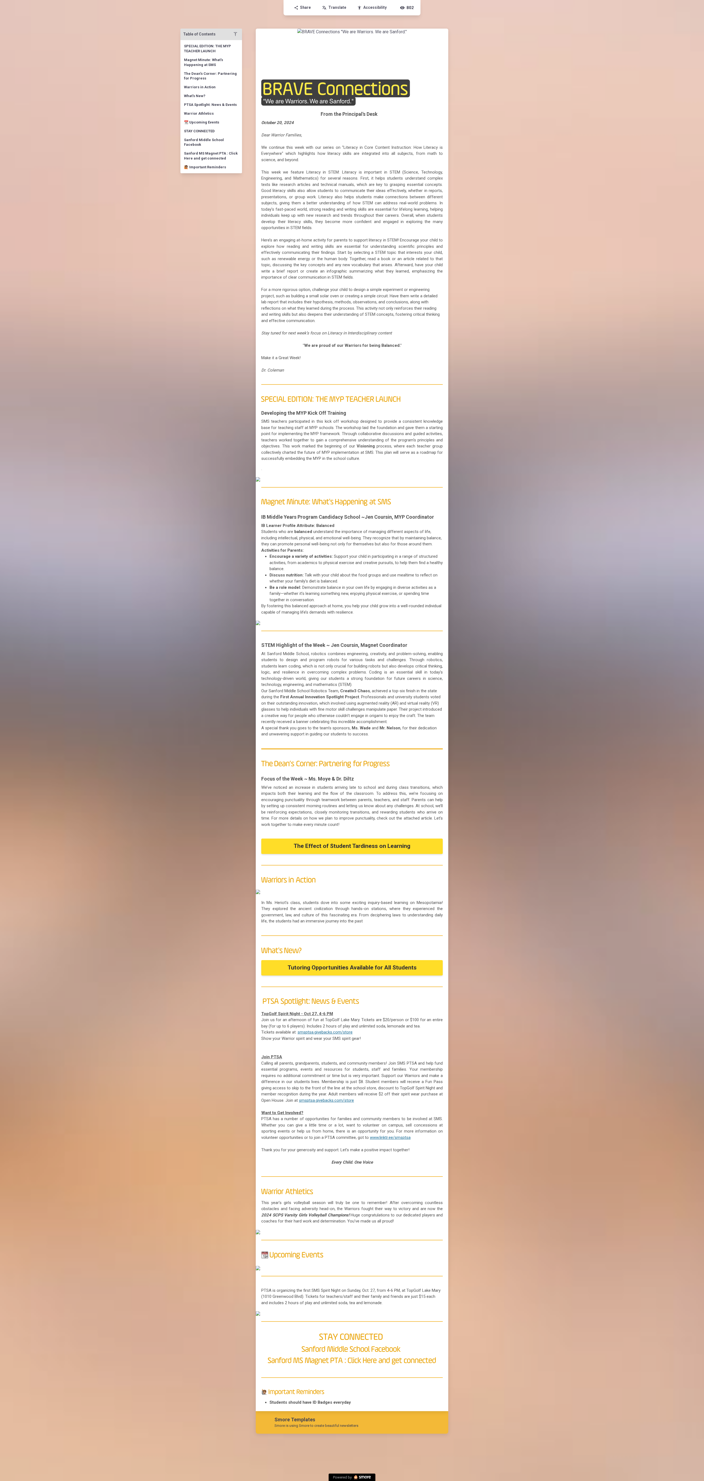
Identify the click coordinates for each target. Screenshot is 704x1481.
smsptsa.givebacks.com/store (325, 1032)
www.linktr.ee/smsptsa (390, 1137)
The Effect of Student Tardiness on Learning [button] (352, 846)
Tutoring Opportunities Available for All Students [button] (352, 967)
